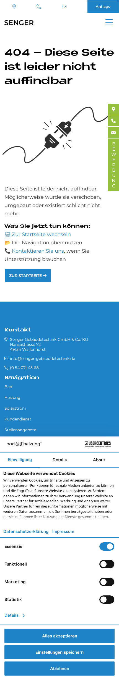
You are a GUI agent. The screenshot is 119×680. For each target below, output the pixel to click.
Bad (8, 386)
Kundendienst (17, 419)
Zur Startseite (25, 275)
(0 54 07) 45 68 (39, 6)
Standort (14, 6)
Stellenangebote (20, 429)
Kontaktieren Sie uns (38, 251)
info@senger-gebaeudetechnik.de (65, 6)
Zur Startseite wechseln (41, 234)
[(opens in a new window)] (113, 109)
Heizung (12, 397)
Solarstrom (15, 408)
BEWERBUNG (113, 165)
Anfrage (103, 6)
